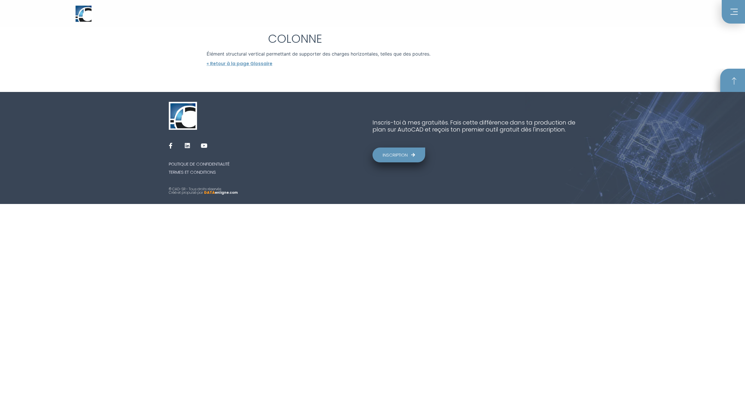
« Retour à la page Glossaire (239, 63)
